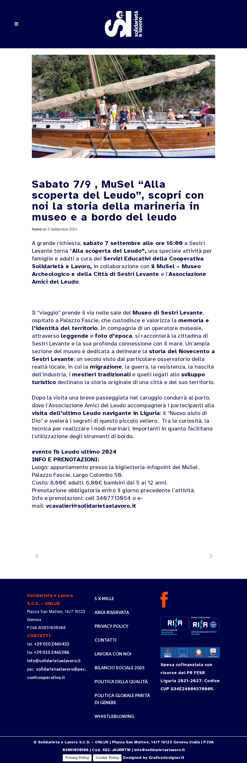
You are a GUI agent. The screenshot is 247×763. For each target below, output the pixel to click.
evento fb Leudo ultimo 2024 (74, 451)
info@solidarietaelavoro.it (54, 660)
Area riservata (112, 612)
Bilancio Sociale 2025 (120, 667)
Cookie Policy (107, 757)
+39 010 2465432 (51, 643)
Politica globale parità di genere (122, 699)
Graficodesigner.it (166, 757)
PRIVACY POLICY (111, 626)
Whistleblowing (114, 716)
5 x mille (104, 598)
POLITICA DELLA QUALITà (121, 681)
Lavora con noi (113, 653)
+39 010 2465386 (51, 652)
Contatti (105, 640)
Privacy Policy (77, 757)
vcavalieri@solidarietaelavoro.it (91, 505)
